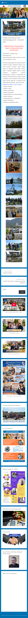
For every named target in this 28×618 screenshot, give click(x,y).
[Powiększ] (23, 362)
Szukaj (4, 289)
